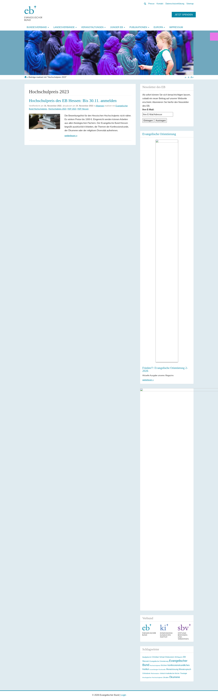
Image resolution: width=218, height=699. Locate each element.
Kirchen (164, 665)
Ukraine (166, 677)
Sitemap (190, 4)
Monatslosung (172, 669)
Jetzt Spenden (184, 14)
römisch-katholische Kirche (169, 673)
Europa (158, 27)
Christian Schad (158, 657)
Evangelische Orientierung (159, 134)
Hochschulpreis (155, 665)
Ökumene (174, 677)
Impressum (176, 27)
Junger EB (117, 27)
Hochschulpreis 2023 (57, 109)
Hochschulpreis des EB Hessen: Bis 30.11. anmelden (73, 100)
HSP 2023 (71, 109)
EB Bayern (178, 657)
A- (186, 77)
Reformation (155, 673)
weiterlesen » (71, 135)
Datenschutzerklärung (175, 4)
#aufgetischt (146, 657)
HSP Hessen (83, 109)
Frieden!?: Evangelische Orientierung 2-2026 (165, 369)
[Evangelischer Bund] (33, 13)
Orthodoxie (146, 673)
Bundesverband (37, 27)
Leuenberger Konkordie (157, 669)
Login (123, 695)
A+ (192, 77)
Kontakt (160, 4)
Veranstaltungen (92, 27)
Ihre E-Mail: (148, 109)
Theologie (183, 673)
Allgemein (100, 106)
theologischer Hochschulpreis (152, 677)
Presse (151, 4)
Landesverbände (64, 27)
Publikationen (138, 27)
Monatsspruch (185, 669)
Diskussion (169, 657)
